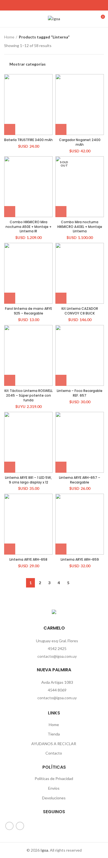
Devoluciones (54, 797)
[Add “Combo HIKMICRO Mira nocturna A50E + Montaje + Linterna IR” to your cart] (9, 211)
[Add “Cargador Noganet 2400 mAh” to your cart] (60, 129)
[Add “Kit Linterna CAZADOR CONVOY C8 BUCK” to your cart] (60, 298)
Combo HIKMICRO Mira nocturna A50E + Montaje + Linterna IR (29, 227)
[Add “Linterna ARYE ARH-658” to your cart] (9, 549)
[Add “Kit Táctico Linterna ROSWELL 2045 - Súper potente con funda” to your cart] (9, 380)
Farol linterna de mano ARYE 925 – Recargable (28, 311)
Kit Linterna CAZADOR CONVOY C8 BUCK (79, 311)
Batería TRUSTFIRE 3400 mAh (28, 139)
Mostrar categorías (27, 64)
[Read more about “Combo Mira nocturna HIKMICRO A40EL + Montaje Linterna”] (60, 211)
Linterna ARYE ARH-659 (80, 559)
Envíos (54, 788)
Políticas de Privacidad (54, 778)
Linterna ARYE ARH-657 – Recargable (79, 480)
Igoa (44, 850)
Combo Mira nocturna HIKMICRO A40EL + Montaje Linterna (79, 227)
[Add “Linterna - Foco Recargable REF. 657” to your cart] (60, 380)
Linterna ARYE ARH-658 (28, 559)
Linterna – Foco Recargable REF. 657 (79, 393)
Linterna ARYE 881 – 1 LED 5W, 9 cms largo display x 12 (28, 480)
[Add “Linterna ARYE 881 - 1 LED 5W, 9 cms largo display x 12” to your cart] (9, 467)
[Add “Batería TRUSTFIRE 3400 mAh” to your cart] (9, 129)
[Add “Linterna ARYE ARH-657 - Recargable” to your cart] (60, 467)
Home (9, 37)
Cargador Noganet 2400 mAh (80, 142)
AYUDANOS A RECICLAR (53, 743)
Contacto (53, 753)
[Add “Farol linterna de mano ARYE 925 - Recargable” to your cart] (9, 298)
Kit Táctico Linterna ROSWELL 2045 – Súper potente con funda (28, 395)
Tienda (54, 734)
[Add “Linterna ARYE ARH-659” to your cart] (60, 549)
